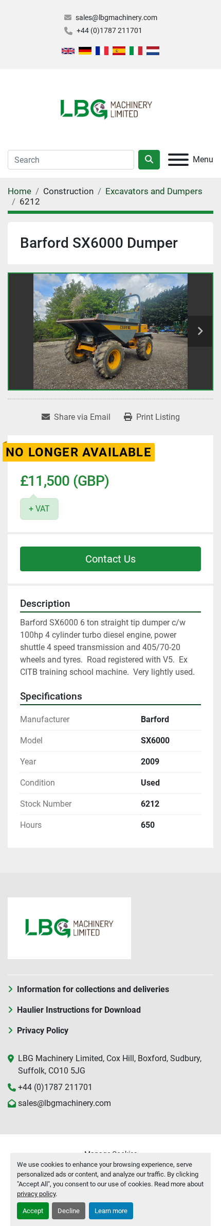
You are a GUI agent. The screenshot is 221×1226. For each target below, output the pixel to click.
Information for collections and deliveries (93, 989)
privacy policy (36, 1194)
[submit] (149, 159)
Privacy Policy (42, 1030)
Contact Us (110, 559)
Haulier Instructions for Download (79, 1010)
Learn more (111, 1211)
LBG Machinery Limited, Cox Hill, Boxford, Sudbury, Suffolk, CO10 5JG (109, 1064)
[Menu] (178, 160)
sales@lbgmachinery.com (116, 17)
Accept (33, 1211)
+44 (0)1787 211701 (109, 30)
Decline (69, 1211)
